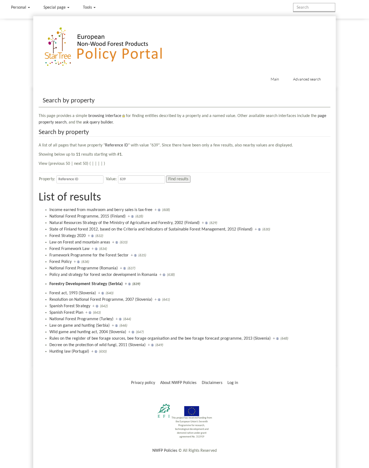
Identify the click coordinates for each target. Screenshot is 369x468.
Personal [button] (19, 7)
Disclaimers (212, 383)
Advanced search (307, 79)
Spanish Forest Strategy (69, 306)
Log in (232, 383)
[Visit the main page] (111, 47)
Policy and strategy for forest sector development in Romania (103, 275)
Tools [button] (88, 7)
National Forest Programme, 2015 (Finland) (87, 216)
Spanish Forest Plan (66, 312)
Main (275, 79)
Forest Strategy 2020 (67, 236)
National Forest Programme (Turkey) (81, 319)
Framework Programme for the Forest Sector (89, 255)
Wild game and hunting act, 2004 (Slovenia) (87, 332)
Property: (47, 179)
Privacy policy (143, 383)
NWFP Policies (164, 451)
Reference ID (116, 145)
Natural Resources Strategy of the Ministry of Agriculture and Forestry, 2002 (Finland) (124, 223)
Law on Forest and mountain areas (79, 242)
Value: (111, 179)
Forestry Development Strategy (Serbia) (86, 284)
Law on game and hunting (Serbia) (79, 325)
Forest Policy (60, 262)
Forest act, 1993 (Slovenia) (72, 293)
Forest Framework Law (69, 249)
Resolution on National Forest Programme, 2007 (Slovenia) (100, 299)
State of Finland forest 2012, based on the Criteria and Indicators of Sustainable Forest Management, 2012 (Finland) (151, 229)
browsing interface (104, 116)
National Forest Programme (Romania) (83, 268)
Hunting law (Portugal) (69, 351)
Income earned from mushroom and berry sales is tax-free (100, 210)
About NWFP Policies (178, 383)
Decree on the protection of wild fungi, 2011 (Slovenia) (97, 345)
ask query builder (98, 122)
